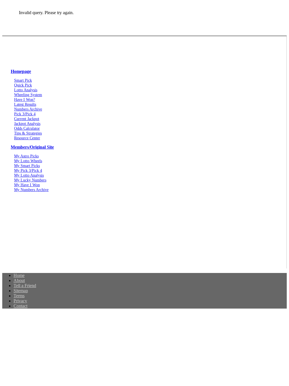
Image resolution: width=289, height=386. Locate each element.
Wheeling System (28, 94)
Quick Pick (23, 85)
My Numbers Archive (31, 189)
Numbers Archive (28, 109)
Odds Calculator (27, 128)
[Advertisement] (144, 233)
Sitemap (21, 290)
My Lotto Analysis (29, 175)
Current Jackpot (26, 118)
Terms (19, 295)
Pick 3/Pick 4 (25, 114)
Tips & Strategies (28, 133)
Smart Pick (23, 80)
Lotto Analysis (25, 90)
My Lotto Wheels (28, 161)
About (19, 280)
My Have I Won (27, 185)
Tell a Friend (25, 285)
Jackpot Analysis (27, 123)
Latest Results (25, 104)
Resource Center (27, 138)
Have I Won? (24, 99)
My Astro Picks (26, 156)
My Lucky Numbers (30, 180)
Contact (20, 305)
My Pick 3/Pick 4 (28, 170)
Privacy (20, 300)
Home (19, 275)
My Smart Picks (27, 165)
